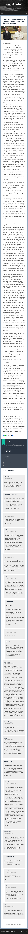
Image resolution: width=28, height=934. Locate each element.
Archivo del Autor (7, 451)
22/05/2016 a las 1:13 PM (9, 495)
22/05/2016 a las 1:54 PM (9, 516)
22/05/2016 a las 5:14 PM (10, 632)
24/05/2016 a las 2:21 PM (11, 887)
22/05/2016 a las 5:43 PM (9, 723)
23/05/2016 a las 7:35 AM (10, 872)
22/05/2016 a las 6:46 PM (9, 762)
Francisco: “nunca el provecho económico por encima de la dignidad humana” (14, 21)
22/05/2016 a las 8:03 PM (11, 643)
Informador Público (14, 3)
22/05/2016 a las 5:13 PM (10, 578)
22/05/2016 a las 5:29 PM (11, 603)
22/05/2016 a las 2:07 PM (9, 557)
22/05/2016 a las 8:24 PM (9, 857)
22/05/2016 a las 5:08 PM (10, 531)
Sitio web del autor (10, 451)
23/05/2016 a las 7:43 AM (10, 783)
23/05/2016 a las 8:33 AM (9, 906)
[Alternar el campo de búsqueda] (26, 13)
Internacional (7, 458)
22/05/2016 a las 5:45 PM (9, 739)
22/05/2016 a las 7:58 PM (9, 833)
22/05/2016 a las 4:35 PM (9, 663)
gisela (5, 738)
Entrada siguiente (8, 464)
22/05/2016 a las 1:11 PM (9, 478)
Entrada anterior (8, 462)
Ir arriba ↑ (24, 931)
